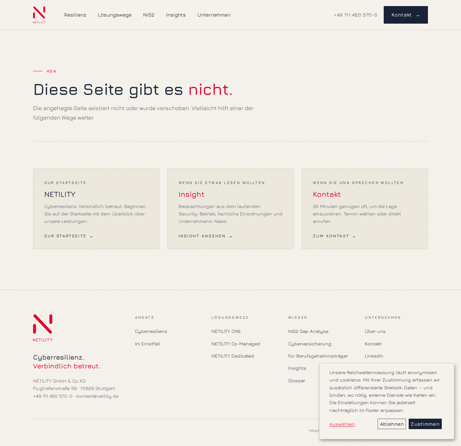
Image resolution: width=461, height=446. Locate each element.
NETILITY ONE (226, 331)
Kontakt (406, 15)
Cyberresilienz (151, 331)
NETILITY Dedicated (233, 356)
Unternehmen (214, 15)
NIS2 (149, 15)
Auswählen (342, 424)
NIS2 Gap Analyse (308, 331)
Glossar (296, 380)
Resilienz (75, 15)
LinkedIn (374, 356)
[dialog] (386, 401)
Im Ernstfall (147, 343)
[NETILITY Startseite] (39, 14)
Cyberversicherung (309, 343)
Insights (176, 15)
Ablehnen (392, 424)
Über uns (375, 331)
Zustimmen (425, 424)
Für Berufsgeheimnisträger (318, 356)
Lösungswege (115, 15)
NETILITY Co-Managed (236, 343)
